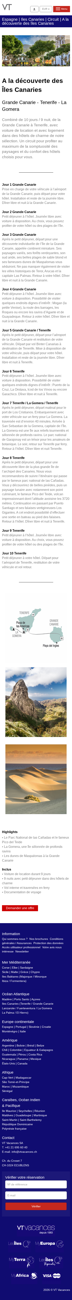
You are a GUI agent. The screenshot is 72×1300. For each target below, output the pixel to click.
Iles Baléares (10, 976)
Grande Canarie (43, 1003)
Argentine (8, 1045)
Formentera (17, 981)
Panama (22, 1058)
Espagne (7, 1026)
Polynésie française (14, 1128)
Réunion (39, 1110)
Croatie (46, 1026)
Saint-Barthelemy (31, 1119)
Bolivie (21, 1045)
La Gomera (45, 1008)
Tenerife (25, 1003)
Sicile (5, 972)
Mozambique (20, 1086)
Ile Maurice (9, 1110)
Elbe (15, 967)
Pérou (22, 1054)
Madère (7, 999)
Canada (22, 1063)
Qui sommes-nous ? (15, 938)
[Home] (7, 6)
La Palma (8, 1012)
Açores (35, 999)
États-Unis (8, 1063)
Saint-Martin (9, 1119)
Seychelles (25, 1110)
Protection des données (48, 943)
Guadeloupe (23, 1115)
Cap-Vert (7, 1077)
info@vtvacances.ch (24, 1151)
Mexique (35, 1058)
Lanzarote (8, 1008)
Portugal (21, 1026)
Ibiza (5, 981)
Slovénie (34, 1026)
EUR (45, 9)
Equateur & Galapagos (38, 1049)
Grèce (24, 972)
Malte (14, 972)
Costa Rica (35, 1054)
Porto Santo (21, 999)
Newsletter (22, 951)
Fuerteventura (26, 1008)
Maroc (6, 1086)
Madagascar (23, 1077)
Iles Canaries (10, 1003)
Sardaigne (26, 967)
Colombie (16, 1049)
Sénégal (7, 1091)
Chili (4, 1049)
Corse (6, 967)
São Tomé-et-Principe (15, 1082)
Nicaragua (8, 1058)
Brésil (30, 1045)
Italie (23, 1031)
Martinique (40, 1115)
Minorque (41, 976)
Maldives (7, 1115)
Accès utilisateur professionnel (21, 947)
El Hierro (21, 1012)
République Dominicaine (17, 1124)
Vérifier (36, 1206)
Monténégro (9, 1031)
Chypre (35, 972)
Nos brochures (38, 938)
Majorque (26, 976)
